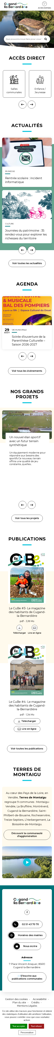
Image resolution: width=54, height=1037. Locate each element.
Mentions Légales (27, 1005)
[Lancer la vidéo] (27, 862)
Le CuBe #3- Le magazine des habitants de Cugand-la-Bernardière (27, 612)
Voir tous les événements (27, 371)
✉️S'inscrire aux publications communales (27, 977)
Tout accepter (18, 1026)
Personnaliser (27, 1032)
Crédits (35, 1002)
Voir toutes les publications (27, 748)
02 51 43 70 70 (30, 924)
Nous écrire (30, 947)
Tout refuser (36, 1026)
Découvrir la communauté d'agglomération (27, 835)
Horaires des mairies (30, 935)
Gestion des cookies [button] (16, 999)
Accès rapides (44, 8)
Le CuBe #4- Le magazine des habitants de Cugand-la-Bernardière (27, 705)
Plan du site (19, 1002)
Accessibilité (40, 999)
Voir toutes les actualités (27, 263)
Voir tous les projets (27, 518)
